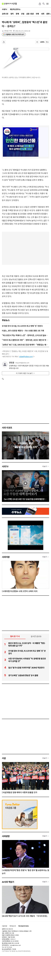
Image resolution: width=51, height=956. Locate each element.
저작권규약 (12, 926)
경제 (17, 13)
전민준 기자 (8, 31)
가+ (47, 42)
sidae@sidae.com (26, 356)
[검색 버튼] (43, 3)
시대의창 (6, 556)
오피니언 (5, 13)
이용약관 (4, 926)
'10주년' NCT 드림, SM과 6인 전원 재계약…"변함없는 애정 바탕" (25, 344)
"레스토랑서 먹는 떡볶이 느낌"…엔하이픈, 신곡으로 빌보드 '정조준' (25, 335)
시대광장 (6, 836)
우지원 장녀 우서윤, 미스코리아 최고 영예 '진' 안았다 (22, 325)
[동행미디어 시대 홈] (9, 4)
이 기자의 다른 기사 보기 (24, 373)
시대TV (5, 466)
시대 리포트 (7, 427)
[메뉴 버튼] (47, 3)
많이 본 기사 (15, 636)
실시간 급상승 (36, 636)
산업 (22, 13)
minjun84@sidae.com (22, 362)
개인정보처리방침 (23, 926)
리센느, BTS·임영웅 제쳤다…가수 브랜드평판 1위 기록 (23, 330)
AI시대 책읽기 (8, 881)
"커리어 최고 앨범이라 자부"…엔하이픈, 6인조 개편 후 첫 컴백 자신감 (25, 340)
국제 (37, 13)
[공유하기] (40, 3)
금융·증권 (30, 13)
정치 (12, 13)
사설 (4, 758)
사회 (42, 13)
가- (37, 42)
